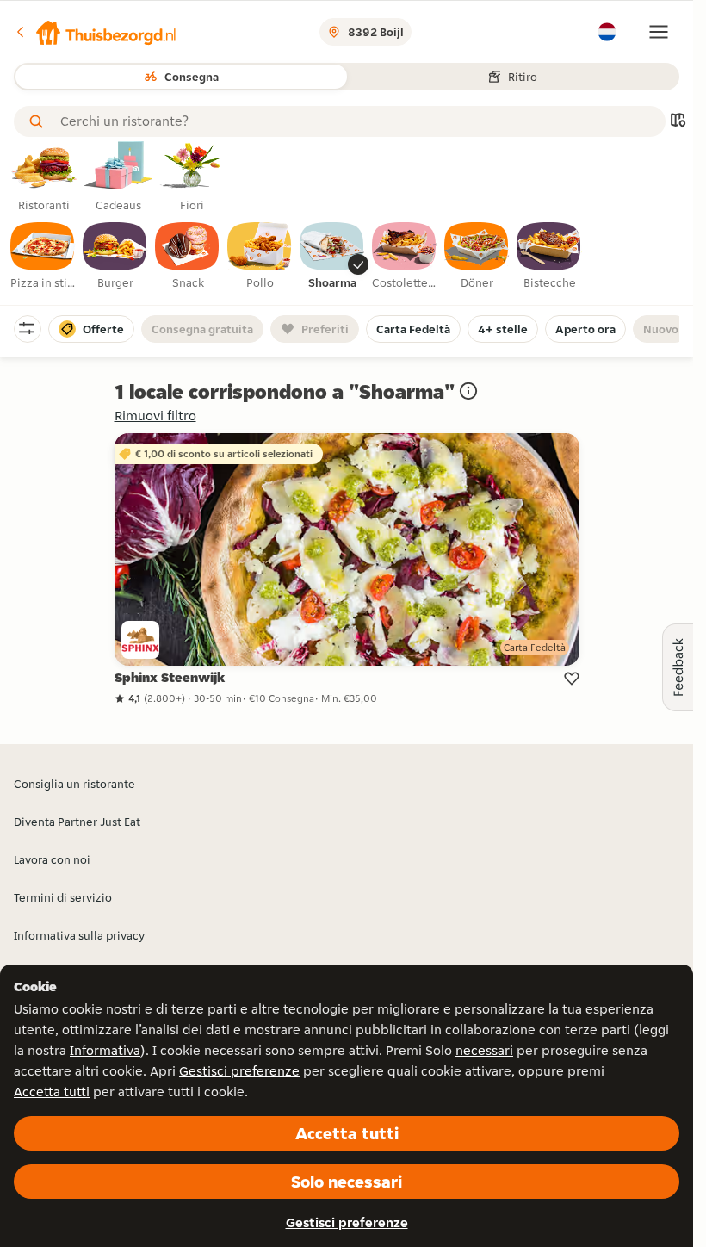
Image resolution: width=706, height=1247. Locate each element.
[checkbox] (43, 256)
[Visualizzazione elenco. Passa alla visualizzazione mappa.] (677, 121)
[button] (95, 32)
